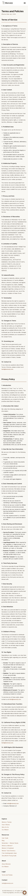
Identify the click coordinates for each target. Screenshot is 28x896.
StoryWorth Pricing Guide (9, 855)
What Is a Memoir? (7, 845)
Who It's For (5, 827)
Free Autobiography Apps (9, 853)
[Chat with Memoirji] (25, 893)
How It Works (6, 824)
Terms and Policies (7, 875)
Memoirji (9, 3)
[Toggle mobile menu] (24, 3)
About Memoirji (6, 864)
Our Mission (5, 829)
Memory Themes (6, 822)
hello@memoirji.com (7, 369)
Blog (3, 840)
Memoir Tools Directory (8, 850)
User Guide (5, 838)
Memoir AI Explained (8, 848)
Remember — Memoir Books (10, 843)
